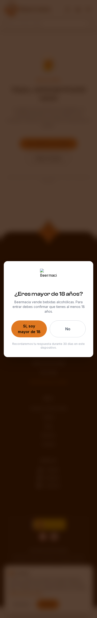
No (67, 329)
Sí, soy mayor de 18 (29, 329)
